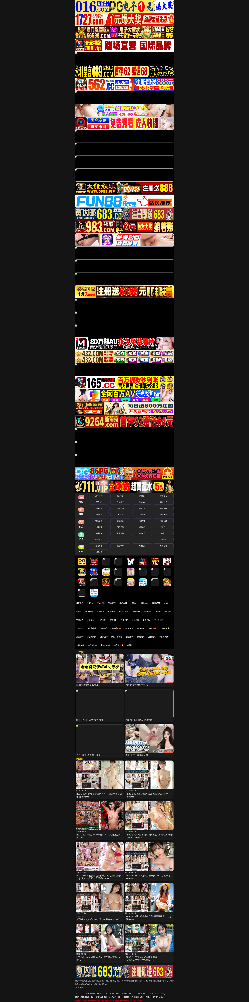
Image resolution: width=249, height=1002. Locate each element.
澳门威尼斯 (164, 636)
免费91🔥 (80, 645)
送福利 (166, 603)
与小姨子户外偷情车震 (137, 684)
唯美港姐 (142, 508)
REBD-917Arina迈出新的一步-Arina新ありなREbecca (148, 877)
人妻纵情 (142, 546)
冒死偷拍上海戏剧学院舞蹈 (139, 719)
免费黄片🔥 (119, 645)
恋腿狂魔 (163, 521)
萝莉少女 (163, 496)
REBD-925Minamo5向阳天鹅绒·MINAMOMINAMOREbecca (141, 959)
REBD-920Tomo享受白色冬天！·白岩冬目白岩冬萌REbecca (99, 795)
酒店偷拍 (168, 611)
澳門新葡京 (92, 628)
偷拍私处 (113, 620)
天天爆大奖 (92, 636)
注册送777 (155, 603)
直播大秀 (152, 636)
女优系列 (120, 521)
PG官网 (90, 603)
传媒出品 (98, 539)
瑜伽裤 (141, 527)
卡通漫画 (98, 533)
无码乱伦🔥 (165, 628)
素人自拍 (163, 502)
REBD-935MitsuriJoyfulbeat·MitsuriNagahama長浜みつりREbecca (99, 919)
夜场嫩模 (135, 620)
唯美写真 (142, 533)
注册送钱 (144, 603)
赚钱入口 (131, 645)
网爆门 (163, 533)
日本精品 (120, 502)
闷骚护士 (163, 527)
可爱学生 (142, 521)
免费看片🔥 (116, 628)
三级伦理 (98, 502)
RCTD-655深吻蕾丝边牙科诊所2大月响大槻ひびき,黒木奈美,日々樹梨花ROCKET (98, 877)
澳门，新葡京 (116, 636)
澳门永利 (123, 603)
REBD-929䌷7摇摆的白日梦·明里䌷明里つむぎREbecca (148, 918)
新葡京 (79, 611)
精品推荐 (98, 496)
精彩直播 (147, 611)
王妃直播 (91, 620)
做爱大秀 (141, 636)
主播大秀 (80, 620)
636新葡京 (129, 628)
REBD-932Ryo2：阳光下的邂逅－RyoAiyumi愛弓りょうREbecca (149, 836)
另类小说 (98, 552)
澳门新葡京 (158, 620)
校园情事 (120, 546)
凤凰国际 (111, 611)
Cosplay (142, 502)
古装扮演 (98, 521)
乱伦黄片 (102, 620)
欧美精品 (142, 496)
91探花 (120, 514)
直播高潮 (136, 611)
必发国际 (146, 620)
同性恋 (163, 539)
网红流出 (142, 514)
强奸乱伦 (120, 496)
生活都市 (98, 546)
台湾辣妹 (98, 508)
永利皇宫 (104, 628)
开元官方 (80, 636)
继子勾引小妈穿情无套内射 (89, 719)
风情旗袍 (98, 527)
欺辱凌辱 (98, 514)
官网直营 (112, 603)
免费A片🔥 (92, 645)
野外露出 (163, 514)
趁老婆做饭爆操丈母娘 (87, 684)
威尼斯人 (80, 603)
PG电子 (133, 603)
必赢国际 (100, 611)
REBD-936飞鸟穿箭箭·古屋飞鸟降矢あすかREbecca (147, 795)
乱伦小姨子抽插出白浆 (137, 754)
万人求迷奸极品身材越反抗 (89, 754)
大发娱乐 (80, 628)
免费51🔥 (152, 628)
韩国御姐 (120, 508)
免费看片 (130, 636)
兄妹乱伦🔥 (105, 645)
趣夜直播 (124, 620)
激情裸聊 (141, 628)
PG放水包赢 (124, 611)
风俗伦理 (163, 546)
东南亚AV (163, 508)
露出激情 (120, 533)
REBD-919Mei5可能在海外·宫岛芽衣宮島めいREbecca (98, 959)
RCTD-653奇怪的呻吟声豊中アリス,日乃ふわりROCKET (99, 836)
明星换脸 (120, 527)
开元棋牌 (101, 603)
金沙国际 (104, 636)
